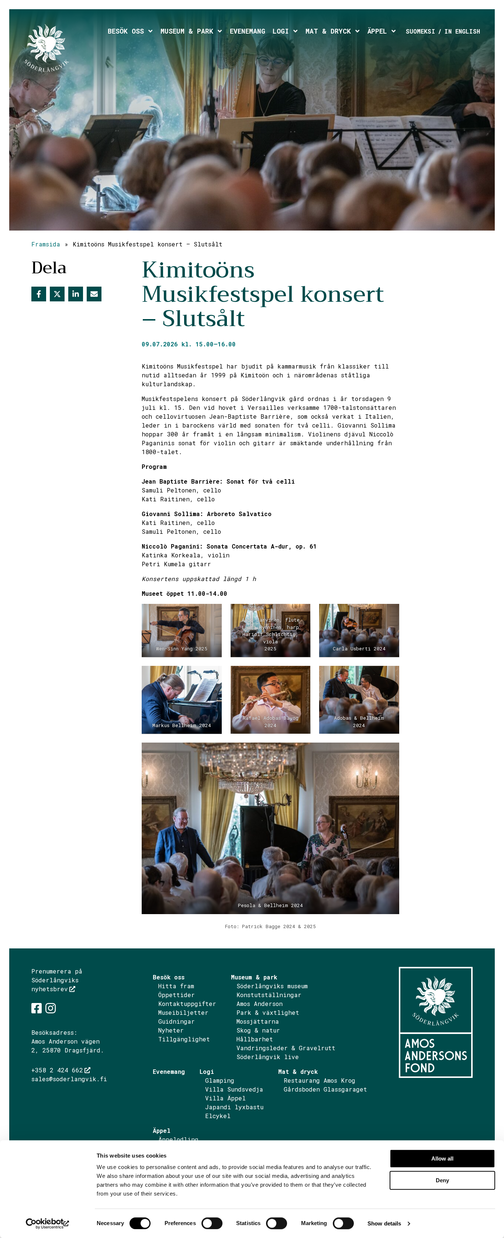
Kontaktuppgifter (187, 1003)
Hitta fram (176, 986)
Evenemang (247, 31)
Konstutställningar (269, 995)
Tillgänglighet (184, 1039)
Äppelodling (178, 1139)
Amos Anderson (260, 1003)
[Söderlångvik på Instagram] (50, 1008)
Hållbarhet (255, 1039)
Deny (442, 1180)
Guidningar (176, 1021)
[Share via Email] (94, 294)
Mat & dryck (328, 31)
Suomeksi (420, 31)
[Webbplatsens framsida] (64, 48)
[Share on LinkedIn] (75, 294)
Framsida (45, 244)
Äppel (377, 31)
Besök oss (126, 31)
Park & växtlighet (268, 1012)
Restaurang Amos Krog (319, 1080)
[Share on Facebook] (38, 294)
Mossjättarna (258, 1021)
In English (462, 31)
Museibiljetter (183, 1012)
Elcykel (218, 1116)
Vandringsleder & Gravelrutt (286, 1048)
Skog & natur (258, 1030)
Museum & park (186, 31)
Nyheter (171, 1030)
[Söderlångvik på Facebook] (36, 1008)
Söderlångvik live (268, 1057)
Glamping (219, 1080)
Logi (281, 31)
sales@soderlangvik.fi (69, 1079)
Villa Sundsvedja (234, 1089)
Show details (384, 1223)
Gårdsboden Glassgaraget (325, 1089)
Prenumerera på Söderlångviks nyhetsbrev (56, 980)
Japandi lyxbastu (234, 1107)
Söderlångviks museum (272, 986)
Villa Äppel (225, 1098)
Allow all (442, 1158)
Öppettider (176, 995)
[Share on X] (57, 294)
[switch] (211, 1223)
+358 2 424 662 (57, 1070)
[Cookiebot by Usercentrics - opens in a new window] (47, 1223)
